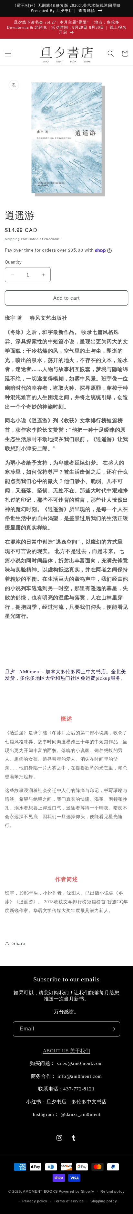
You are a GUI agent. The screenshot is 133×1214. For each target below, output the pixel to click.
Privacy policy (34, 1201)
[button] (8, 53)
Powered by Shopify (76, 1191)
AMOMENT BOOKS (40, 1191)
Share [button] (19, 943)
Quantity (13, 262)
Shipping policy (103, 1201)
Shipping (12, 239)
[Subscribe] (113, 1029)
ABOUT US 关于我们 (66, 1050)
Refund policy (112, 1191)
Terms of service (69, 1201)
